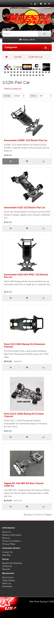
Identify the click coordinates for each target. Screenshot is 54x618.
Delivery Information (11, 535)
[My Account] (36, 4)
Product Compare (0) (12, 89)
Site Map (6, 555)
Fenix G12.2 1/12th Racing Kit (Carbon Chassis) (24, 414)
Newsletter (7, 586)
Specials (6, 569)
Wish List (6, 583)
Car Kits (18, 57)
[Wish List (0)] (41, 4)
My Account (7, 577)
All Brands (7, 566)
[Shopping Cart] (45, 4)
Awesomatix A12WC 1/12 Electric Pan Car (25, 140)
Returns (6, 538)
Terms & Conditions (11, 541)
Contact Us (7, 552)
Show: (33, 96)
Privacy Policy (8, 544)
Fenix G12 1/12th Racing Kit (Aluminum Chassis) (24, 345)
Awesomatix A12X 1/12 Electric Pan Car (24, 207)
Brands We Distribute (12, 563)
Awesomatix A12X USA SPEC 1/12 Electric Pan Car (26, 275)
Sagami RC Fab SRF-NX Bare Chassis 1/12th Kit (24, 484)
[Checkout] (49, 4)
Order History (8, 580)
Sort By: (7, 96)
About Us (6, 532)
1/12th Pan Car (35, 57)
